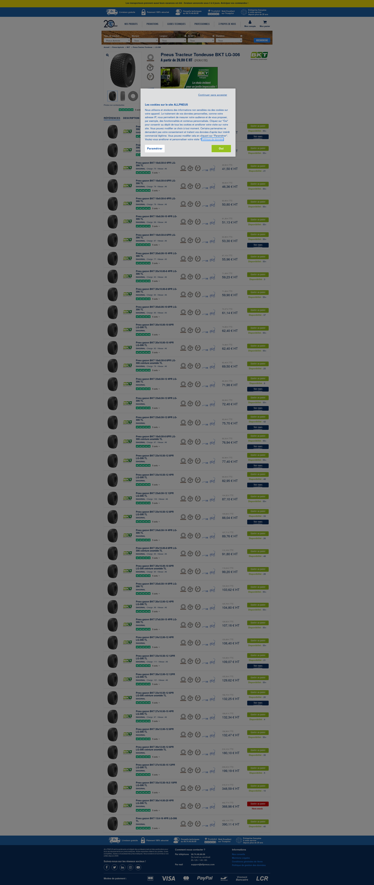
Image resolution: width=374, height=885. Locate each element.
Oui (221, 148)
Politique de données (212, 139)
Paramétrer (154, 148)
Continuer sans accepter (212, 95)
